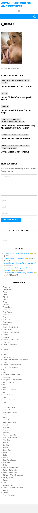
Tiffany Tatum (8, 478)
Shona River (7, 450)
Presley (5, 430)
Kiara (4, 392)
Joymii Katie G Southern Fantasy (16, 86)
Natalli (5, 106)
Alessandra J (7, 289)
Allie (4, 299)
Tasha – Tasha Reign (10, 470)
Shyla (5, 453)
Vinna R (5, 493)
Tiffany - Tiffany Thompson (13, 122)
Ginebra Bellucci (8, 357)
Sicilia (4, 93)
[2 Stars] (3, 68)
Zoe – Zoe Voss (9, 495)
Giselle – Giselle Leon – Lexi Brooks (15, 360)
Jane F (5, 372)
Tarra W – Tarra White (10, 468)
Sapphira (6, 445)
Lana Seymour (8, 395)
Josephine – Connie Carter (12, 380)
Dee (4, 347)
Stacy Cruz (7, 463)
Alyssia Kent (7, 307)
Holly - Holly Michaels (11, 120)
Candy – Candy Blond (10, 327)
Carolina (6, 337)
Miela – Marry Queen (10, 412)
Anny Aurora (7, 312)
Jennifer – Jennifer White (11, 375)
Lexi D (5, 402)
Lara (4, 397)
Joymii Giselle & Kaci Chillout (15, 151)
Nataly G (6, 420)
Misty (5, 415)
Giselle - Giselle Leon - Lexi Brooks (15, 146)
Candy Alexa (7, 330)
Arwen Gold (7, 320)
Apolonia (6, 315)
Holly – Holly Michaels (10, 367)
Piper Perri (6, 427)
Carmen (5, 335)
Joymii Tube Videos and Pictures (16, 4)
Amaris (5, 310)
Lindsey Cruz (7, 410)
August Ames (7, 322)
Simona (5, 458)
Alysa (5, 302)
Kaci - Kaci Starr (9, 148)
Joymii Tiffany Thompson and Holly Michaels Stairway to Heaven (18, 126)
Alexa (5, 292)
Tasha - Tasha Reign (20, 135)
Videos (4, 83)
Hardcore (6, 80)
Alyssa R (6, 304)
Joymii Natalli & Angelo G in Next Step (16, 111)
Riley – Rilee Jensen (10, 437)
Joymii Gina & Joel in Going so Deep (16, 253)
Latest (19, 13)
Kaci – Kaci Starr (8, 382)
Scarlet (5, 448)
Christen (6, 342)
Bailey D (5, 325)
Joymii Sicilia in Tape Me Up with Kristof (16, 98)
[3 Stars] (4, 68)
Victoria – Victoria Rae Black (13, 488)
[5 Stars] (6, 68)
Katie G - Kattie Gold (20, 80)
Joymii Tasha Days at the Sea (15, 138)
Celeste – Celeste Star (11, 340)
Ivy (4, 370)
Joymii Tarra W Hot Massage (14, 258)
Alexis (5, 294)
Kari (4, 387)
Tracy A (5, 480)
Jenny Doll (6, 377)
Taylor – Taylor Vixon (10, 473)
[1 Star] (1, 68)
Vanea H (6, 483)
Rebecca (6, 432)
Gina (4, 355)
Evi (4, 352)
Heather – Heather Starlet (12, 365)
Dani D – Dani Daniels (10, 345)
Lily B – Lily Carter (9, 407)
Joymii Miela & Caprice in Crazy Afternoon (19, 273)
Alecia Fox (6, 287)
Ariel (4, 317)
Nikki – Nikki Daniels (9, 422)
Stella (5, 465)
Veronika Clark (8, 485)
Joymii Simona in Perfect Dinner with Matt (18, 263)
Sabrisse (6, 443)
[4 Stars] (5, 68)
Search (34, 16)
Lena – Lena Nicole (9, 400)
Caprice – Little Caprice (11, 332)
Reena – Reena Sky (9, 435)
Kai (4, 385)
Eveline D (6, 350)
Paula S (5, 425)
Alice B (5, 297)
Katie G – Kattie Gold (10, 390)
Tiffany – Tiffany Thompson (13, 475)
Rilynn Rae (6, 440)
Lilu (4, 405)
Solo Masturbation (9, 460)
